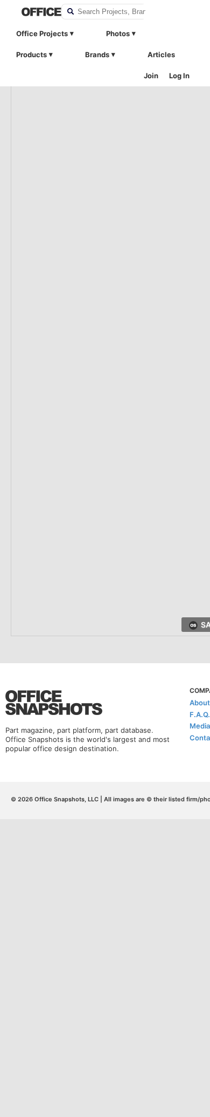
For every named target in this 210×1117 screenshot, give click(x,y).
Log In (179, 75)
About (200, 702)
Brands (97, 54)
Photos (118, 33)
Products (31, 54)
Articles (161, 54)
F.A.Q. (200, 714)
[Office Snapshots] (34, 12)
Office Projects (42, 33)
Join (151, 75)
